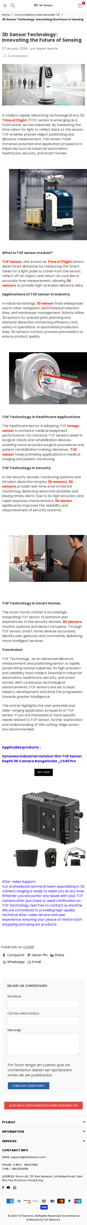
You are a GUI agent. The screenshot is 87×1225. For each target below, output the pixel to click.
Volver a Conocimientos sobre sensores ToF (44, 1105)
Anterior (12, 968)
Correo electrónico (23, 1013)
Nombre (14, 996)
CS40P (28, 947)
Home (6, 15)
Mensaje (14, 1030)
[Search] (12, 5)
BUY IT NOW (44, 772)
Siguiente (74, 968)
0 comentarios (18, 56)
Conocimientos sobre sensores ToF (37, 15)
